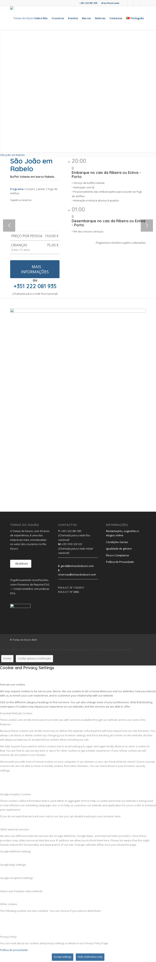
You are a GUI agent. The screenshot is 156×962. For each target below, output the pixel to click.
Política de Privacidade (120, 562)
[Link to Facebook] (124, 3)
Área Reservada (110, 2)
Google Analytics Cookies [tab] (15, 794)
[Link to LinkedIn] (130, 3)
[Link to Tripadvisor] (143, 3)
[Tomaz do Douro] (22, 18)
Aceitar (7, 658)
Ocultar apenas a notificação (34, 658)
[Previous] (9, 225)
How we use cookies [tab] (12, 684)
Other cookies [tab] (8, 904)
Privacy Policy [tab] (8, 937)
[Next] (147, 225)
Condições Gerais (117, 542)
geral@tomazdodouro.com (77, 566)
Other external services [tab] (14, 829)
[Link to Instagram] (137, 3)
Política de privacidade (14, 950)
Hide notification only (90, 957)
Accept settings (62, 957)
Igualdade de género (119, 548)
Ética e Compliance (117, 555)
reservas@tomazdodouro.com (77, 574)
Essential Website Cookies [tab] (16, 713)
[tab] (12, 155)
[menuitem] (109, 3)
